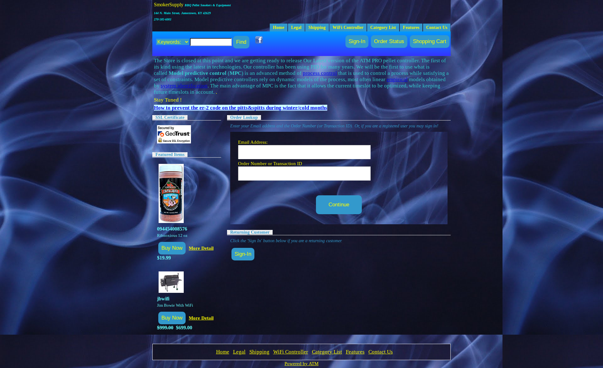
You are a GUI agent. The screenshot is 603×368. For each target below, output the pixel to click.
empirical (397, 79)
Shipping (317, 27)
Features (411, 27)
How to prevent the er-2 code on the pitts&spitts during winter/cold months (240, 108)
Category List (383, 27)
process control (320, 73)
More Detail (201, 248)
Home (278, 27)
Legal (296, 27)
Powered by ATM (301, 363)
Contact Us (436, 27)
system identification (184, 86)
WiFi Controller (348, 27)
